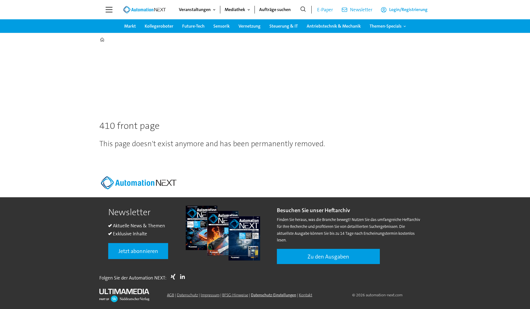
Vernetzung (250, 26)
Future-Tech (193, 26)
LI (184, 276)
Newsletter (361, 10)
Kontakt (305, 294)
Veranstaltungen (195, 9)
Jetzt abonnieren (138, 251)
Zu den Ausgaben (328, 256)
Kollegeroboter (159, 26)
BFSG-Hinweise (235, 294)
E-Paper (325, 10)
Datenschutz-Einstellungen (273, 294)
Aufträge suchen (275, 9)
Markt (130, 26)
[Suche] (303, 9)
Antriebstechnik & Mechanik (334, 26)
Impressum (210, 294)
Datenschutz (187, 294)
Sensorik (221, 26)
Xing (174, 276)
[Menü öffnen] (109, 10)
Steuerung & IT (283, 26)
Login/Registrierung (408, 9)
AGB (170, 294)
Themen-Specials (386, 26)
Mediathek (235, 9)
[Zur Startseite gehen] (144, 9)
